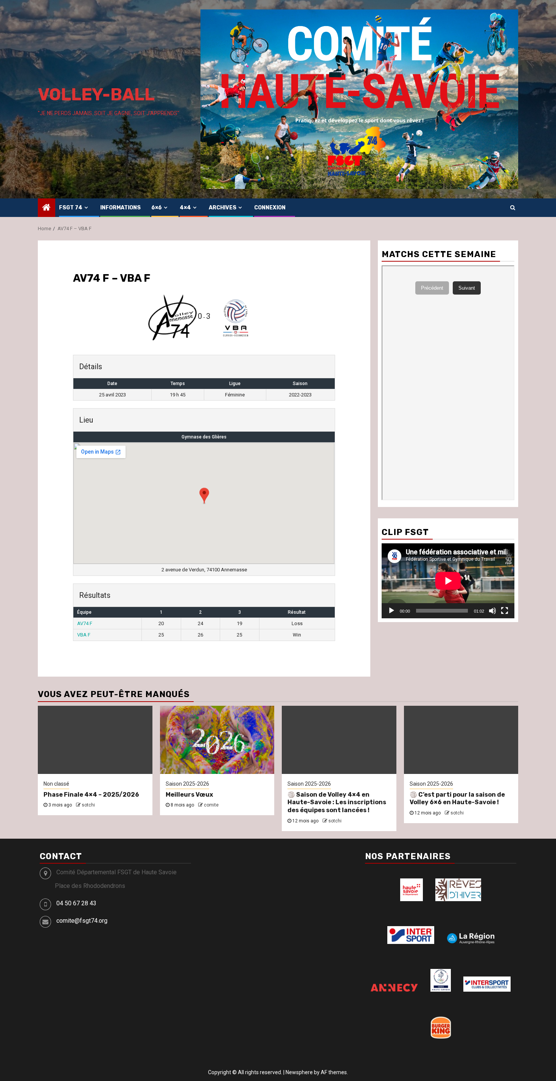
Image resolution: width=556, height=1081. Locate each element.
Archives (222, 207)
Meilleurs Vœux (189, 794)
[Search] (512, 207)
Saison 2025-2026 (187, 784)
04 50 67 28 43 (76, 903)
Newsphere (299, 1072)
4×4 (185, 207)
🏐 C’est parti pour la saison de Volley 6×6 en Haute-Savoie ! (457, 798)
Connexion (270, 207)
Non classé (56, 784)
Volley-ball (96, 94)
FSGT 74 (70, 207)
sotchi (88, 805)
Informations (120, 207)
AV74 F (84, 623)
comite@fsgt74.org (81, 920)
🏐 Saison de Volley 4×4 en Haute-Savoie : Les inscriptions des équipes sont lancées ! (336, 802)
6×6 (156, 207)
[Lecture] (391, 611)
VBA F (83, 635)
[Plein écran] (504, 611)
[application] (448, 580)
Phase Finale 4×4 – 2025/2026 (91, 794)
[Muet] (492, 611)
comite (211, 805)
